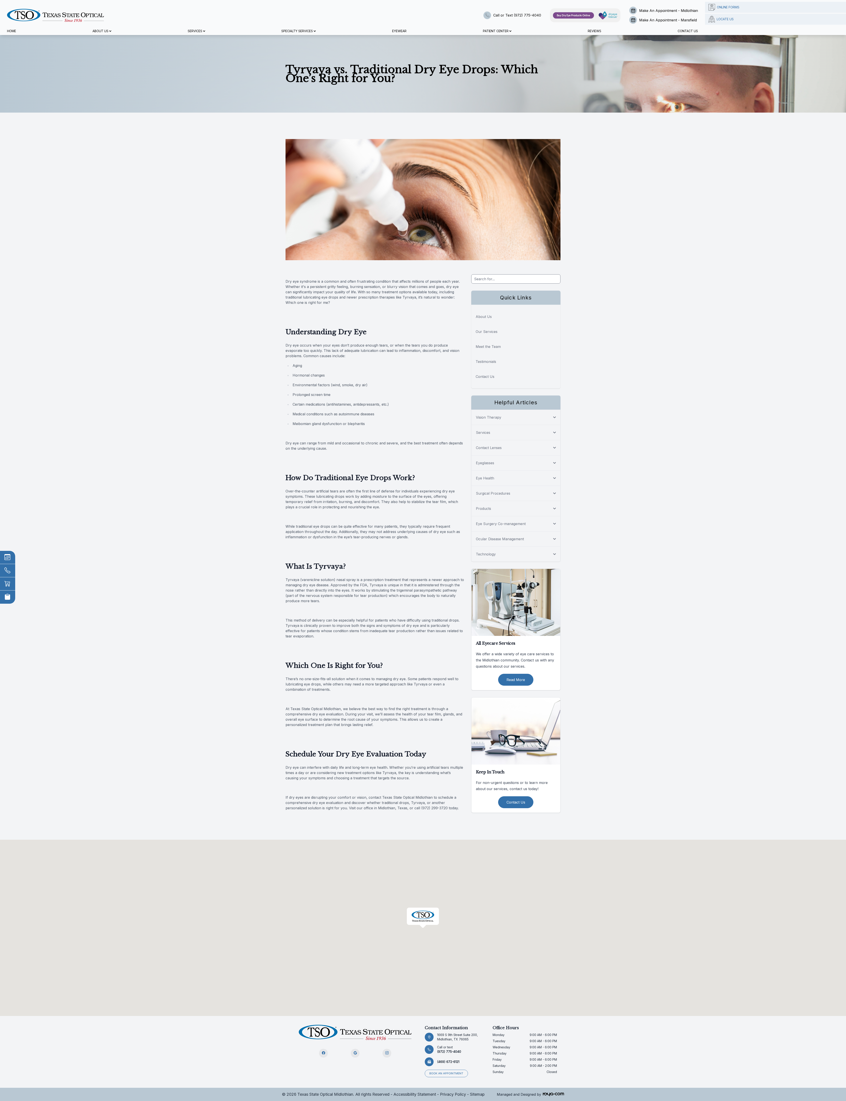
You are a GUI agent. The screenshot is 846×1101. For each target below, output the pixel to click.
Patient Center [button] (495, 31)
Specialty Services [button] (297, 31)
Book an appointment (446, 1073)
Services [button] (195, 31)
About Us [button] (100, 31)
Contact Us (688, 31)
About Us (484, 316)
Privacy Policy (453, 1094)
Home (11, 31)
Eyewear (399, 31)
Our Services (486, 331)
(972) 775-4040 (449, 1049)
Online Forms (728, 7)
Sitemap (477, 1094)
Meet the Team (488, 346)
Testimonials (486, 361)
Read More (515, 680)
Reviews (594, 31)
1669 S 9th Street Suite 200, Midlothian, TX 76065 (457, 1037)
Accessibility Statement (414, 1094)
